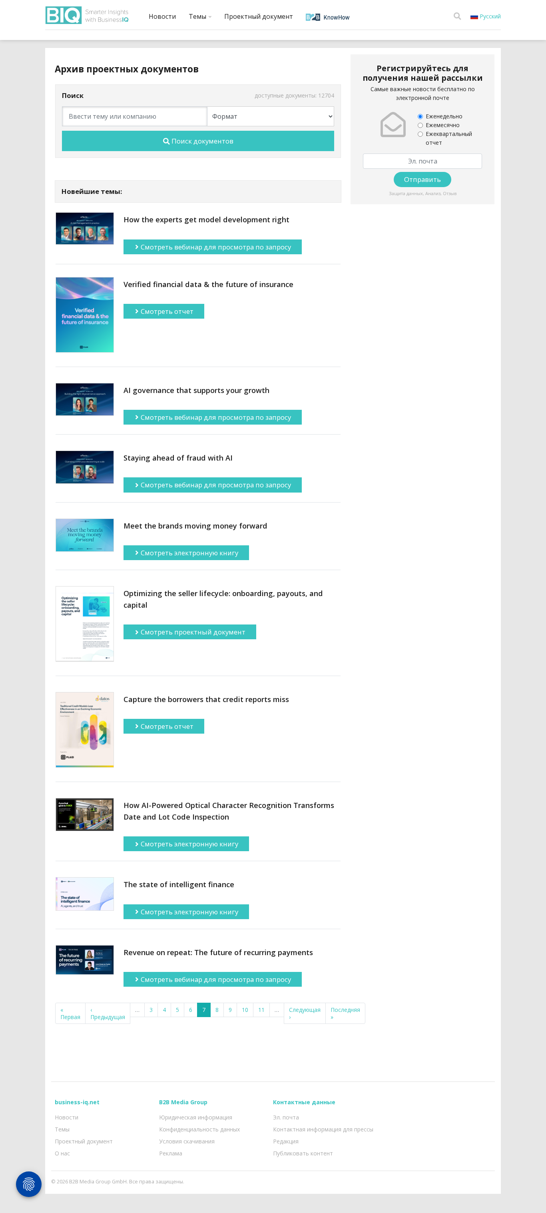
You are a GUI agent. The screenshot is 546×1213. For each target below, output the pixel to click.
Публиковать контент (303, 1153)
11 (261, 1009)
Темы (198, 16)
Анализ (432, 193)
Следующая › (305, 1013)
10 (245, 1009)
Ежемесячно (443, 125)
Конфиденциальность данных (199, 1129)
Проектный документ (258, 16)
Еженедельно (444, 116)
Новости (162, 16)
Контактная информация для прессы (323, 1129)
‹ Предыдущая (107, 1013)
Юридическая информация (195, 1117)
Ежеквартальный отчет (449, 138)
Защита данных (406, 193)
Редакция (286, 1141)
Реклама (170, 1153)
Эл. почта (286, 1117)
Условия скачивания (187, 1141)
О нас (62, 1153)
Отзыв (449, 193)
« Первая (70, 1013)
